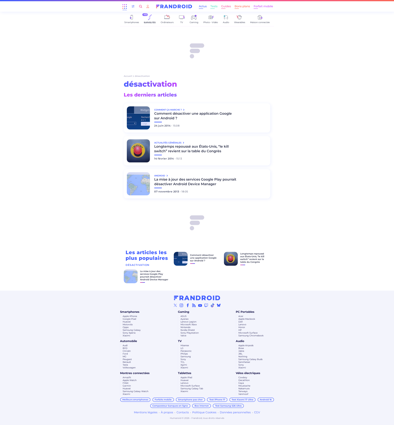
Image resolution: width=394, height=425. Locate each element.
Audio (240, 341)
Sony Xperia (129, 332)
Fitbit (126, 383)
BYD (125, 348)
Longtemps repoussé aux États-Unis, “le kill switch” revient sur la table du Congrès (191, 148)
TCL (183, 362)
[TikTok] (212, 305)
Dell (240, 321)
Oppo (126, 327)
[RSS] (193, 305)
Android (160, 175)
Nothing (242, 356)
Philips (184, 353)
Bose (241, 348)
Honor (241, 327)
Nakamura (243, 388)
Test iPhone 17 (217, 399)
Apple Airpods (245, 345)
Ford (125, 353)
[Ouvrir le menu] (124, 6)
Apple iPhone (130, 316)
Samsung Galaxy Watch (135, 391)
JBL (240, 353)
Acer (240, 316)
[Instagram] (181, 305)
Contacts (183, 412)
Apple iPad (186, 377)
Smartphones (129, 312)
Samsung (186, 356)
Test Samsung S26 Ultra (228, 405)
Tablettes (184, 373)
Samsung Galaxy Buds (250, 359)
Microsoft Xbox (189, 324)
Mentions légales (145, 412)
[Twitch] (206, 305)
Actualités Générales (168, 142)
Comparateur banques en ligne (170, 405)
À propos (167, 412)
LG (182, 348)
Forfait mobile (263, 6)
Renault (127, 362)
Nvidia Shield (188, 330)
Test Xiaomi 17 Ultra (242, 399)
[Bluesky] (218, 305)
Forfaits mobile (163, 399)
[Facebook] (187, 305)
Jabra (241, 351)
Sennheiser (244, 362)
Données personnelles (235, 412)
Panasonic (186, 351)
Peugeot (127, 359)
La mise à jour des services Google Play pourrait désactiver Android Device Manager (195, 181)
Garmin (127, 385)
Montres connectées (135, 373)
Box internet (202, 405)
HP (240, 330)
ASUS (184, 316)
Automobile (128, 341)
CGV (257, 412)
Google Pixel (129, 319)
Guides (226, 6)
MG (124, 356)
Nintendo (186, 327)
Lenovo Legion (188, 321)
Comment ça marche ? (168, 109)
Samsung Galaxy (132, 330)
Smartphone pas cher (190, 399)
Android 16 (266, 399)
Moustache (244, 385)
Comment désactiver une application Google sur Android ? (193, 115)
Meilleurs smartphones (135, 399)
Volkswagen (129, 367)
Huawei (127, 321)
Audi (125, 345)
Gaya (241, 383)
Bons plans (242, 6)
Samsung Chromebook (250, 335)
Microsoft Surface (247, 332)
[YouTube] (200, 305)
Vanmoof (243, 394)
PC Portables (245, 312)
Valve (183, 335)
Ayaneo (185, 319)
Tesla (125, 364)
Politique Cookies (204, 412)
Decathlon (244, 380)
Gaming (183, 312)
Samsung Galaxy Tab (192, 388)
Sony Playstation (190, 332)
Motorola (128, 324)
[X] (175, 305)
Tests (213, 6)
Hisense (185, 345)
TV (180, 341)
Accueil (128, 76)
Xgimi (184, 364)
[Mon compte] (147, 6)
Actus (203, 6)
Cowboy (242, 377)
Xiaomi (126, 335)
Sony (183, 359)
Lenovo (242, 324)
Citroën (127, 351)
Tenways (242, 391)
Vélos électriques (248, 373)
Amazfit (127, 377)
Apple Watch (130, 380)
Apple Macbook (246, 319)
